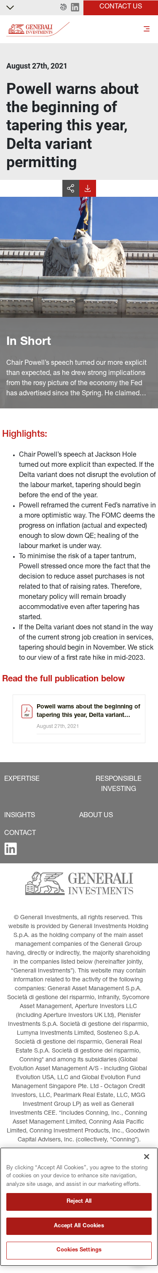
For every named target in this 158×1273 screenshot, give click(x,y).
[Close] (146, 1156)
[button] (63, 7)
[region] (79, 1206)
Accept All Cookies (79, 1226)
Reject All (79, 1201)
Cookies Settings (79, 1250)
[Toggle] (146, 29)
